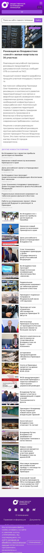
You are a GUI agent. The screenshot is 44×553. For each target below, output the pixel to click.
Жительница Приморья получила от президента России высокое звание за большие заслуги (30, 326)
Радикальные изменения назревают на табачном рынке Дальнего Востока (20, 195)
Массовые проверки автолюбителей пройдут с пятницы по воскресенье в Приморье (30, 467)
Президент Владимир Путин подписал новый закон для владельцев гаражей (30, 411)
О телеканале (22, 515)
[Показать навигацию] (41, 3)
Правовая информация (14, 520)
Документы (35, 520)
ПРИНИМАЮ (35, 542)
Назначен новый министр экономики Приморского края (18, 162)
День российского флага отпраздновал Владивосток (20, 169)
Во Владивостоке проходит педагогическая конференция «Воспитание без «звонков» (22, 177)
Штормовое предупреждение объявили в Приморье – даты (30, 356)
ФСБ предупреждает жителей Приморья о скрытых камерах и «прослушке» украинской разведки (30, 381)
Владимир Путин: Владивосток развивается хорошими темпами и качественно (30, 436)
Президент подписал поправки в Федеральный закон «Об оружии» (30, 298)
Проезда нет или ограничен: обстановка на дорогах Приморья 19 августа (29, 311)
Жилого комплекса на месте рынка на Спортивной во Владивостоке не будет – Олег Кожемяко (30, 341)
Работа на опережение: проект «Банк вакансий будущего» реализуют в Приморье (19, 203)
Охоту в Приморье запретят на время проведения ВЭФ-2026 (28, 368)
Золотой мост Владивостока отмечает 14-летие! (29, 423)
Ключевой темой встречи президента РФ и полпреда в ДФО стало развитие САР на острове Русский (30, 482)
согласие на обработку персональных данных (14, 542)
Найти (38, 20)
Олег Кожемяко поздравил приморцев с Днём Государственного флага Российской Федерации (22, 186)
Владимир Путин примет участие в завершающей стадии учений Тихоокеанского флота (30, 397)
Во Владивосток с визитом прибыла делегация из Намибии (18, 154)
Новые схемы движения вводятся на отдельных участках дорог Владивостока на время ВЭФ (29, 452)
